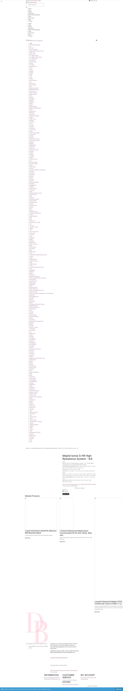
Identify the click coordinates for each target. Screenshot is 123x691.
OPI (30, 332)
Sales (30, 16)
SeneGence (32, 387)
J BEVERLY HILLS (33, 227)
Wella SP (31, 434)
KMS (30, 250)
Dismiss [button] (120, 689)
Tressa (31, 418)
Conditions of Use (55, 679)
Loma (30, 262)
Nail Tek (31, 312)
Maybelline (32, 295)
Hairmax (31, 203)
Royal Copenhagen (34, 372)
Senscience (32, 389)
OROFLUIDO (32, 333)
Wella (30, 430)
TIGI (30, 415)
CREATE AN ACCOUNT (31, 0)
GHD (30, 196)
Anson (30, 69)
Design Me (32, 146)
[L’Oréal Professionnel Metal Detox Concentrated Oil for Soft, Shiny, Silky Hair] (67, 513)
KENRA (31, 239)
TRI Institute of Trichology (35, 421)
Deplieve (31, 143)
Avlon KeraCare (33, 80)
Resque (31, 361)
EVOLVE (31, 168)
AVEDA (31, 78)
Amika (30, 68)
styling (31, 403)
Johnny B (31, 234)
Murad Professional (34, 307)
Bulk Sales (31, 114)
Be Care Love (32, 91)
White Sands (32, 435)
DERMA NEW (32, 145)
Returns (70, 680)
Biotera (31, 105)
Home (30, 8)
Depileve (31, 142)
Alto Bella (31, 65)
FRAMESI (31, 187)
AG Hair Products (33, 49)
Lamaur (31, 256)
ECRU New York (33, 159)
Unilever (31, 423)
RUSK (30, 373)
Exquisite (31, 171)
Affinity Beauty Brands (34, 44)
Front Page (32, 190)
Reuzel (31, 363)
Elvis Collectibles (33, 163)
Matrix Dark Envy (33, 288)
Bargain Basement (33, 88)
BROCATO (31, 112)
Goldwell (31, 197)
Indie (30, 219)
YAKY (30, 440)
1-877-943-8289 (93, 686)
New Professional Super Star (36, 321)
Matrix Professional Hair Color (36, 290)
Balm (30, 86)
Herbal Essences (33, 211)
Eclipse (31, 157)
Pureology (31, 353)
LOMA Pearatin (33, 264)
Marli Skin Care (33, 281)
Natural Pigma (32, 315)
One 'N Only (32, 330)
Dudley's (31, 153)
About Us (46, 677)
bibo (30, 95)
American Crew (33, 66)
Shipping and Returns (54, 677)
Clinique (31, 126)
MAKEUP (31, 271)
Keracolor (31, 241)
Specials (76, 684)
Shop (30, 10)
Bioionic (31, 97)
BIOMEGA (31, 102)
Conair (31, 131)
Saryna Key (32, 376)
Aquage (31, 71)
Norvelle (31, 325)
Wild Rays (31, 437)
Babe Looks (32, 83)
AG (30, 46)
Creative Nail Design (34, 132)
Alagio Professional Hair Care (36, 51)
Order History (90, 677)
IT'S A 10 (31, 225)
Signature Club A (33, 392)
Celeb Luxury (32, 119)
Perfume (31, 341)
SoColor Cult (32, 395)
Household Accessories (35, 213)
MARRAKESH (32, 284)
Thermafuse (32, 413)
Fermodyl (31, 179)
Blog (30, 19)
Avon (30, 82)
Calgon (31, 117)
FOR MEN (31, 183)
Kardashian (32, 237)
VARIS (30, 427)
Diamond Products (34, 149)
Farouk (31, 177)
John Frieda (32, 233)
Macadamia (32, 270)
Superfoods (32, 407)
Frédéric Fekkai (33, 188)
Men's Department (33, 296)
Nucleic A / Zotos (33, 327)
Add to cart (66, 494)
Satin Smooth (32, 378)
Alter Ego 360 (32, 61)
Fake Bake (31, 174)
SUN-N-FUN (32, 406)
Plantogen (31, 346)
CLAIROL (31, 125)
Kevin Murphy (32, 247)
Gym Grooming (33, 202)
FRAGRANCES (32, 185)
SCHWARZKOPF (33, 381)
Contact (30, 21)
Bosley (31, 109)
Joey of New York (33, 231)
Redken (31, 356)
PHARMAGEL (32, 342)
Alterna (31, 63)
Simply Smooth (33, 393)
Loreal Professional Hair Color (36, 267)
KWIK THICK (32, 251)
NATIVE (31, 313)
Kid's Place (32, 248)
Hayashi (31, 207)
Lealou (31, 258)
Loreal (30, 265)
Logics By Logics (33, 261)
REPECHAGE (32, 359)
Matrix (31, 285)
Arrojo (30, 74)
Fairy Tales (32, 173)
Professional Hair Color (35, 349)
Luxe (30, 268)
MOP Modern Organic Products (37, 304)
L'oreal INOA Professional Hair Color (38, 254)
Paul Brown (32, 338)
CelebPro (31, 120)
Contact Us (65, 680)
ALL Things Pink (33, 58)
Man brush (32, 275)
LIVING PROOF (33, 259)
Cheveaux (31, 122)
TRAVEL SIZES (32, 417)
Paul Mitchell (32, 339)
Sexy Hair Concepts (34, 390)
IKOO (30, 217)
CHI (30, 123)
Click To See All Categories (36, 40)
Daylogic (31, 137)
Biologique (32, 99)
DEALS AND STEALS (34, 139)
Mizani (31, 302)
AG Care (31, 48)
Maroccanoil (32, 282)
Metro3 (31, 299)
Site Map (74, 680)
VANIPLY (31, 426)
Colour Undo (32, 129)
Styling (31, 401)
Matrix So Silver (33, 291)
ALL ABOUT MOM (33, 55)
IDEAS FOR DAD (33, 216)
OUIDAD (31, 336)
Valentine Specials (33, 424)
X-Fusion (31, 438)
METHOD (31, 298)
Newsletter (85, 679)
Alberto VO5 (32, 54)
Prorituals (31, 350)
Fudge (30, 191)
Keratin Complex (33, 244)
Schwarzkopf (32, 379)
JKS (30, 230)
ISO (30, 224)
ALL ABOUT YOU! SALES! (35, 57)
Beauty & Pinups (33, 92)
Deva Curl (31, 148)
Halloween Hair (33, 205)
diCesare (31, 151)
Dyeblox (31, 154)
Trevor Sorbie (32, 420)
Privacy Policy (47, 679)
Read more (27, 538)
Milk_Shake (32, 301)
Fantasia (31, 176)
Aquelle (31, 72)
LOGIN (39, 0)
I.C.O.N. (31, 214)
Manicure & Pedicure (34, 276)
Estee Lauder (32, 166)
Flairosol (31, 180)
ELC (30, 160)
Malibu (31, 273)
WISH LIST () (93, 0)
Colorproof (32, 128)
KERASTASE (32, 242)
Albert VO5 (32, 52)
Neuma (31, 318)
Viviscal (31, 429)
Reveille (31, 364)
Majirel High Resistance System (50, 448)
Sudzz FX (31, 404)
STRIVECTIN (32, 400)
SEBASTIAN (32, 384)
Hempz (31, 210)
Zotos (30, 441)
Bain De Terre (32, 85)
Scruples (31, 383)
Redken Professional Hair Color (37, 358)
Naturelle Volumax (33, 316)
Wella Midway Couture (34, 432)
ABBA (30, 43)
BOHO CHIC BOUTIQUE (34, 15)
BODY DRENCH (33, 106)
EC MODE (31, 156)
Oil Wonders (32, 329)
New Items (31, 13)
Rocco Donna (32, 367)
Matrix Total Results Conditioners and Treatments (41, 293)
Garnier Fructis (33, 194)
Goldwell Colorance (34, 199)
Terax (30, 410)
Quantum (31, 355)
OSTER (31, 335)
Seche (30, 386)
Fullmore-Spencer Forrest (35, 193)
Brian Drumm (32, 111)
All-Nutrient (32, 60)
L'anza (31, 253)
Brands (30, 11)
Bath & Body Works (34, 89)
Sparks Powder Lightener (35, 396)
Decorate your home (34, 140)
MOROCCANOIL (33, 305)
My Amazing (32, 308)
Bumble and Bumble (34, 115)
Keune (30, 245)
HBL (30, 208)
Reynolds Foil (32, 366)
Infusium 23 (32, 220)
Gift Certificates (70, 684)
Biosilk (31, 103)
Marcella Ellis (32, 279)
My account (31, 18)
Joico (30, 236)
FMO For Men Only (33, 182)
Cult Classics (32, 134)
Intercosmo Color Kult (34, 222)
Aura (30, 77)
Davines (31, 136)
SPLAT (31, 398)
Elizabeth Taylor (33, 162)
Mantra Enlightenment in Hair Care (37, 278)
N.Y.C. (30, 310)
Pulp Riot (31, 352)
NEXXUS (31, 322)
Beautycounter (33, 94)
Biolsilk (31, 100)
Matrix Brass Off (33, 287)
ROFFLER (31, 369)
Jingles (31, 228)
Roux (30, 370)
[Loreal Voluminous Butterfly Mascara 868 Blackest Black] (41, 513)
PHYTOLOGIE (32, 344)
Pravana (31, 347)
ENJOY (31, 165)
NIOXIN (31, 324)
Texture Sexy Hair (33, 412)
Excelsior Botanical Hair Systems (37, 170)
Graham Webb (32, 200)
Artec (30, 75)
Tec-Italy (31, 409)
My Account (84, 677)
